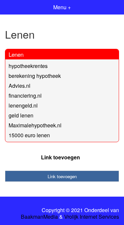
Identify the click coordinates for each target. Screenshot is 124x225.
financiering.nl (25, 95)
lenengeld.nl (23, 105)
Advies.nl (19, 85)
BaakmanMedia (39, 216)
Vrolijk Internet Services (91, 216)
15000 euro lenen (29, 135)
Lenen (16, 54)
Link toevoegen (60, 157)
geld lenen (21, 115)
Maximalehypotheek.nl (35, 125)
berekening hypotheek (35, 76)
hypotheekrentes (28, 66)
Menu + (62, 7)
